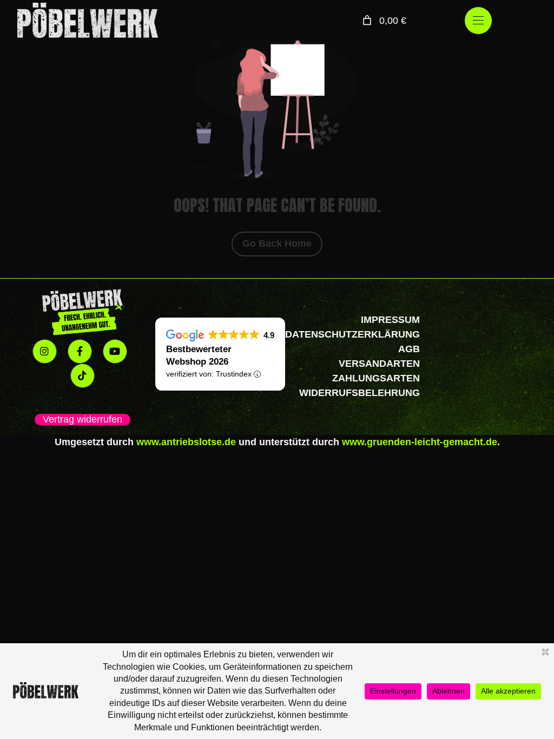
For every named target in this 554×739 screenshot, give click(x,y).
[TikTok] (82, 376)
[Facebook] (80, 351)
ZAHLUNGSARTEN (376, 378)
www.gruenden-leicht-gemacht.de (419, 442)
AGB (409, 349)
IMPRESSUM (390, 319)
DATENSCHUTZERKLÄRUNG (352, 334)
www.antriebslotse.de (186, 442)
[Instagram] (44, 351)
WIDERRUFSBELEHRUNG (359, 392)
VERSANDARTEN (379, 363)
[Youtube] (115, 351)
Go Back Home (277, 243)
